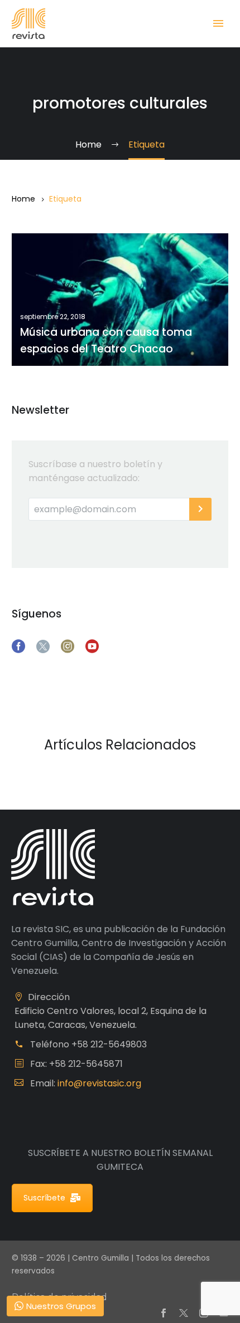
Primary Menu (218, 23)
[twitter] (43, 646)
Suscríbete (44, 1197)
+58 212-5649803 (109, 1044)
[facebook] (18, 646)
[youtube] (92, 646)
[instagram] (67, 646)
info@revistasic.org (99, 1083)
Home (23, 198)
